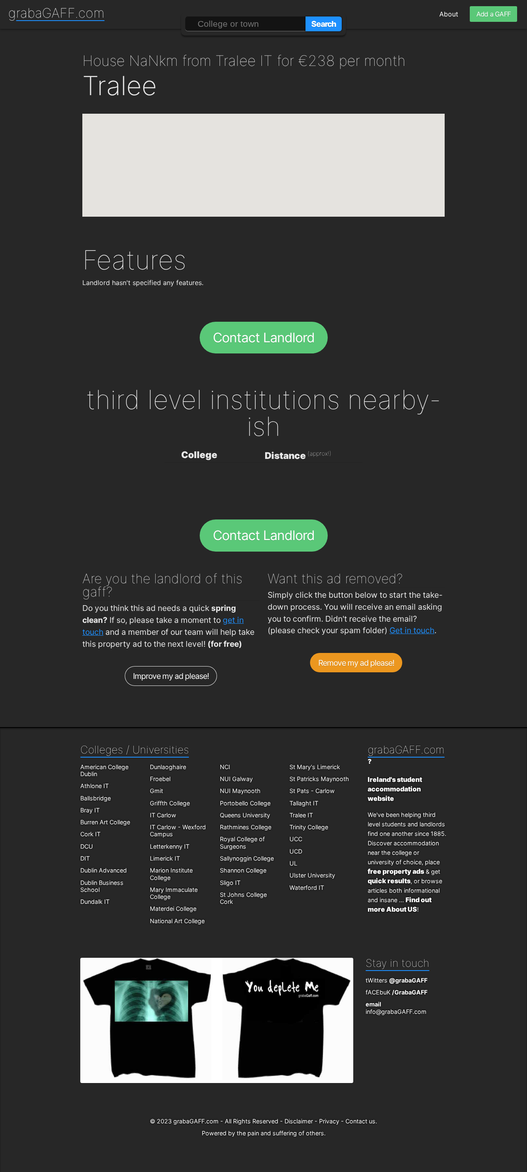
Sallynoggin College (247, 858)
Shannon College (243, 870)
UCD (295, 851)
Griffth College (170, 803)
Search (323, 24)
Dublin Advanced (103, 870)
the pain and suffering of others (280, 1133)
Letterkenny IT (169, 846)
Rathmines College (245, 826)
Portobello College (245, 803)
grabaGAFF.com (56, 13)
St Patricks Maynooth (319, 778)
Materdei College (173, 908)
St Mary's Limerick (314, 766)
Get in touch (411, 630)
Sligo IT (230, 882)
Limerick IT (165, 858)
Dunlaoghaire (168, 766)
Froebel (160, 778)
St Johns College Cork (243, 898)
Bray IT (90, 810)
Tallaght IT (303, 803)
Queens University (245, 815)
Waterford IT (306, 887)
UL (293, 863)
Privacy (329, 1121)
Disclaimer (298, 1121)
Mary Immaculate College (174, 893)
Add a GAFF (493, 14)
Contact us (360, 1121)
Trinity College (308, 826)
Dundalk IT (95, 901)
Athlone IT (94, 785)
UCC (295, 838)
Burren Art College (105, 822)
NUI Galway (236, 778)
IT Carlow (163, 815)
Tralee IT (301, 815)
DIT (85, 858)
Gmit (156, 790)
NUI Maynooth (240, 790)
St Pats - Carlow (312, 790)
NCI (225, 766)
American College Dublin (104, 770)
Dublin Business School (102, 886)
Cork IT (90, 833)
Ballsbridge (95, 798)
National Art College (177, 920)
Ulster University (312, 875)
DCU (86, 846)
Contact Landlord (264, 338)
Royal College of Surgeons (242, 842)
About (448, 14)
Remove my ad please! (356, 663)
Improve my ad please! (171, 676)
